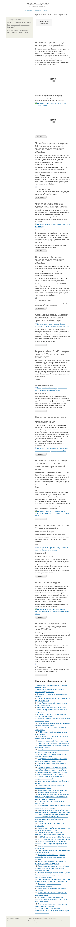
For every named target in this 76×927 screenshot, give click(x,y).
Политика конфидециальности (35, 920)
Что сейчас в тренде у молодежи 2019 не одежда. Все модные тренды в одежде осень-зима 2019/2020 (51, 147)
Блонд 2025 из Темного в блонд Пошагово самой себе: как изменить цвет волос (51, 760)
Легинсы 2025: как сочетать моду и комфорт (52, 707)
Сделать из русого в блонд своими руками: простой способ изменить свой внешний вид (51, 769)
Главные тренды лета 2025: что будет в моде (53, 741)
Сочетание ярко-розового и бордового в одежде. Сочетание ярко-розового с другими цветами (50, 857)
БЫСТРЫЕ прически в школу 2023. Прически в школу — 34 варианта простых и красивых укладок (52, 838)
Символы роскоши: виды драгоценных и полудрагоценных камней (50, 778)
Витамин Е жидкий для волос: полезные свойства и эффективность (49, 690)
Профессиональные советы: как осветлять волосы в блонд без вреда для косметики (51, 773)
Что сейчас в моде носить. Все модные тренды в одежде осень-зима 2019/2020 (51, 626)
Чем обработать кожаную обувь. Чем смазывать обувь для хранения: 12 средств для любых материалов (51, 899)
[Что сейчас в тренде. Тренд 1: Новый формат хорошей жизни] (52, 104)
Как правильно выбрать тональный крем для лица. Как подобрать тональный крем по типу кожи (52, 811)
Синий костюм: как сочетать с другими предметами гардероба (49, 786)
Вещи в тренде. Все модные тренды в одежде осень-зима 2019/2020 (49, 260)
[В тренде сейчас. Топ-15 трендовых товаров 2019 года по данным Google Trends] (52, 389)
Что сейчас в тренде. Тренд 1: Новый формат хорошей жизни (50, 44)
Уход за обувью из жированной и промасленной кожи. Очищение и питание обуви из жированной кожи (52, 910)
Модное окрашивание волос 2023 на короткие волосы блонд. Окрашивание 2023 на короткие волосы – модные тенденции (52, 796)
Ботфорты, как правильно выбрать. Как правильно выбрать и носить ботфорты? (19, 25)
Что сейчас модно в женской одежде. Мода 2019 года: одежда (51, 205)
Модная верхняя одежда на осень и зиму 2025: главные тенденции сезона (52, 724)
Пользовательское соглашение (40, 918)
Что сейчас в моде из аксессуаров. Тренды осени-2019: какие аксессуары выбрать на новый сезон (52, 465)
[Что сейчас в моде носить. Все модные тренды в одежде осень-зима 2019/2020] (52, 664)
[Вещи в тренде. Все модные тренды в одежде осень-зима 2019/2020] (52, 298)
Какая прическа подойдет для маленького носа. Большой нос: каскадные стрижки (52, 829)
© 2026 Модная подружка (13, 918)
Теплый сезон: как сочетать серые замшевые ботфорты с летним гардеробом (52, 751)
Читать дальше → (41, 136)
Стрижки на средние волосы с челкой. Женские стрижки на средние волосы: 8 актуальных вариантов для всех (52, 868)
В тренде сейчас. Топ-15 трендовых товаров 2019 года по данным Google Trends (52, 354)
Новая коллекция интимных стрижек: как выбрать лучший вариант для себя (50, 862)
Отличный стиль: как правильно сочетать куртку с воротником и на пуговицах (52, 807)
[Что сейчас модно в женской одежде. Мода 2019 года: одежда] (52, 225)
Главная (28, 9)
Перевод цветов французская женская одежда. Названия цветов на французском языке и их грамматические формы (52, 875)
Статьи (45, 9)
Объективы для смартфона (44, 22)
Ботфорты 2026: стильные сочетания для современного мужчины (50, 755)
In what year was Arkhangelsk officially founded (53, 743)
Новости (37, 9)
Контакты (30, 918)
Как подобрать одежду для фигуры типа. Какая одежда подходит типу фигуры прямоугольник (52, 880)
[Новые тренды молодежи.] (52, 611)
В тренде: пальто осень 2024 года (49, 792)
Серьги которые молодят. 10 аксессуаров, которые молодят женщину (51, 905)
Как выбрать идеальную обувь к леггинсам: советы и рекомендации (50, 715)
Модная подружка (38, 3)
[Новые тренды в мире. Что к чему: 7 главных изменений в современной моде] (52, 549)
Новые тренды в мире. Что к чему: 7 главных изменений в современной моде (52, 528)
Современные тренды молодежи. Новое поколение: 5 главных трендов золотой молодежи (51, 317)
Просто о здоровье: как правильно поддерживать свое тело (48, 885)
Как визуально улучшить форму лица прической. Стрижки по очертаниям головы (50, 833)
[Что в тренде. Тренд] (52, 449)
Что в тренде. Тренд (45, 422)
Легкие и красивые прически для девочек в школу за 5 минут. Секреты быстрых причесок (51, 842)
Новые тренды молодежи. (48, 582)
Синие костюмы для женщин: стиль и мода (52, 790)
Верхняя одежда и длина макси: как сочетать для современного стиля (51, 737)
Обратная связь (52, 918)
